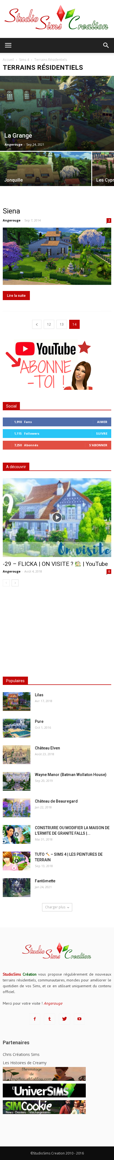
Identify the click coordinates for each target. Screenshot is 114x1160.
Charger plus (55, 907)
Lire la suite (16, 295)
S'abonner (98, 445)
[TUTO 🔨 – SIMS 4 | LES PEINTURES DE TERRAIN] (16, 861)
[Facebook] (34, 1019)
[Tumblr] (49, 1019)
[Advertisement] (57, 629)
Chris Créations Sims (21, 1054)
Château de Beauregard (56, 801)
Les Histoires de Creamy (24, 1062)
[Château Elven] (16, 754)
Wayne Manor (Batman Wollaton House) (71, 774)
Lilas (39, 695)
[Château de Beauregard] (16, 808)
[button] (106, 45)
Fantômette (45, 881)
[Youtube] (79, 1019)
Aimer (102, 422)
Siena (11, 211)
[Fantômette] (16, 887)
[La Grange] (57, 113)
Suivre (101, 433)
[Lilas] (16, 701)
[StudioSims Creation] (57, 19)
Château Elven (47, 748)
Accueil (8, 59)
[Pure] (16, 728)
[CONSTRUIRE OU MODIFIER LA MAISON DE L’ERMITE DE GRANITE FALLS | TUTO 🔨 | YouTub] (16, 834)
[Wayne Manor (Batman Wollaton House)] (16, 781)
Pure (39, 721)
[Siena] (57, 256)
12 (49, 324)
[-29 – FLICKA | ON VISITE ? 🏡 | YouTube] (57, 517)
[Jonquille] (45, 174)
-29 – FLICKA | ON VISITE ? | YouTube (55, 564)
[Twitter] (64, 1019)
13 (62, 324)
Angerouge (13, 144)
